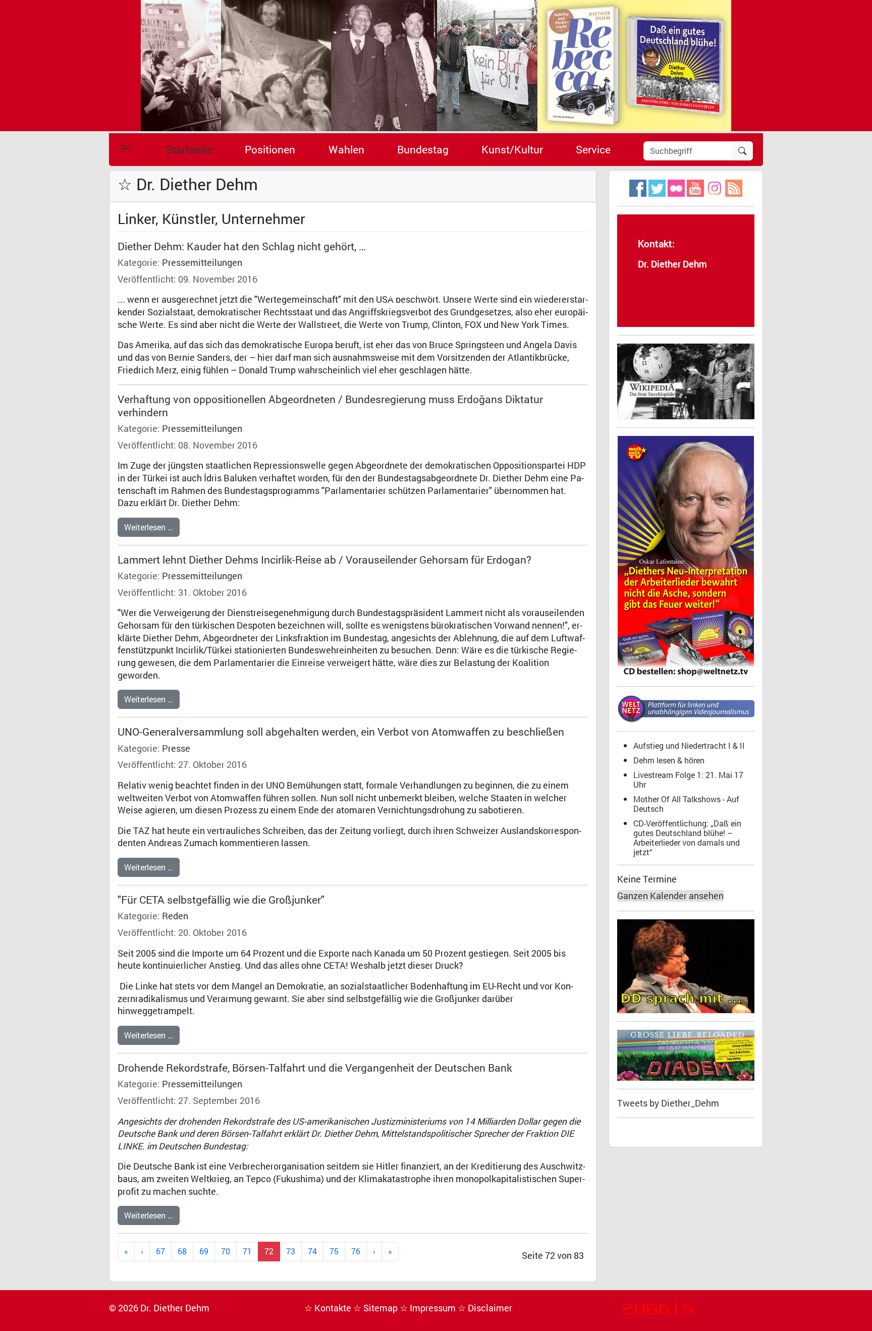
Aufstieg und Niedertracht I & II (689, 745)
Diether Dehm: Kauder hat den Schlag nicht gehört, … (242, 246)
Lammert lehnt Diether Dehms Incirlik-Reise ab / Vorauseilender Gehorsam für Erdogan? (324, 559)
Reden (175, 916)
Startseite (189, 149)
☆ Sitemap (376, 1308)
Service (593, 149)
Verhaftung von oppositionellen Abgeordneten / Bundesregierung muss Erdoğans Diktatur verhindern (330, 405)
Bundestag (423, 149)
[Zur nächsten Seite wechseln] (374, 1251)
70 (225, 1251)
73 (290, 1251)
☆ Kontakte (328, 1308)
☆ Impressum (429, 1308)
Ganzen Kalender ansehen (670, 896)
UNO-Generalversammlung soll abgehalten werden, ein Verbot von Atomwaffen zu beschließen (341, 732)
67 (160, 1251)
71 (247, 1251)
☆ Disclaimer (485, 1308)
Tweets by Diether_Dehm (668, 1103)
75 (334, 1251)
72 (269, 1251)
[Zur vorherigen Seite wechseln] (142, 1251)
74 (312, 1251)
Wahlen (346, 149)
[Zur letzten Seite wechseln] (390, 1251)
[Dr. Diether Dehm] (436, 65)
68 (182, 1251)
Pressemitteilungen (202, 262)
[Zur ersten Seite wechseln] (126, 1251)
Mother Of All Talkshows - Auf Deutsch (686, 804)
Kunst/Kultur (512, 149)
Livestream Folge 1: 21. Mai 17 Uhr (688, 779)
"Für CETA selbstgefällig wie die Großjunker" (221, 900)
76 (355, 1251)
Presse (176, 748)
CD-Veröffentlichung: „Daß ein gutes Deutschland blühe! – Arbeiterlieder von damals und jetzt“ (687, 837)
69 (203, 1251)
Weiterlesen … (148, 527)
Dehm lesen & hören (668, 760)
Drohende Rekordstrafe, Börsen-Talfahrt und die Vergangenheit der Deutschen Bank (315, 1068)
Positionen (270, 149)
